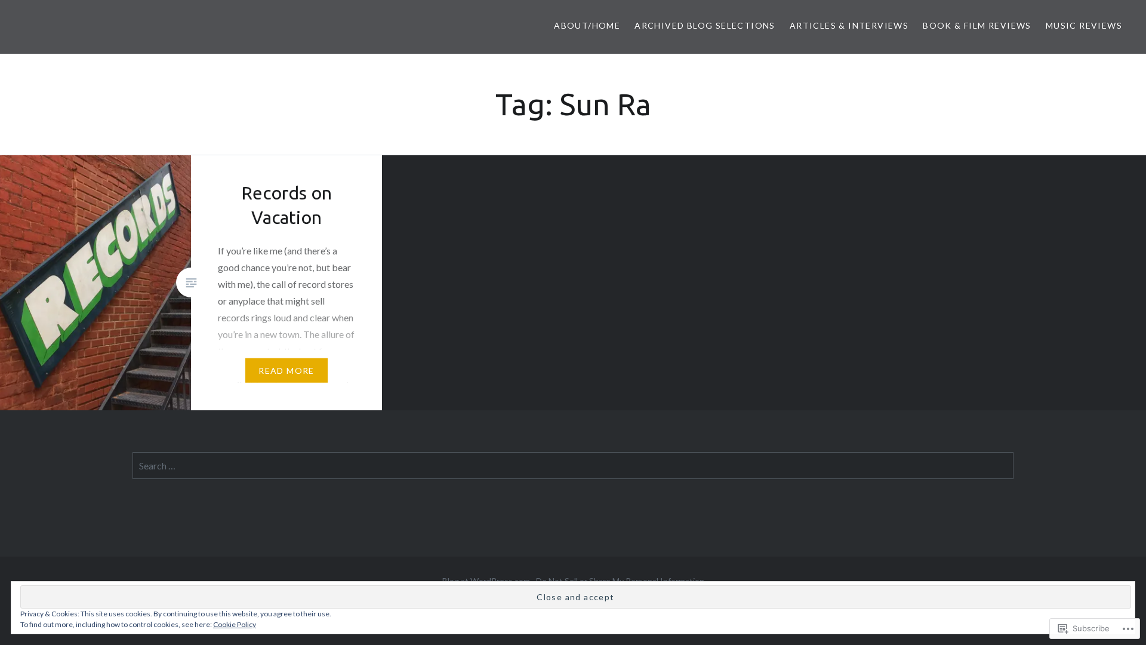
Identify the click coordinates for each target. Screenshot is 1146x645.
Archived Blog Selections (704, 25)
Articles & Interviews (849, 25)
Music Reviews (1084, 25)
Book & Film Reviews (977, 25)
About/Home (587, 25)
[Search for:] (573, 465)
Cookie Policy (234, 624)
